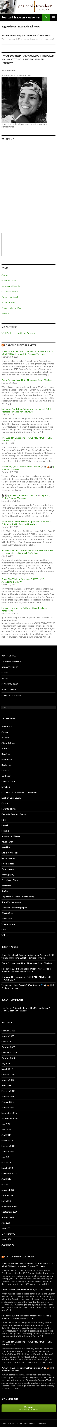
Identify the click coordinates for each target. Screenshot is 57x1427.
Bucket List (7, 765)
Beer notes (7, 759)
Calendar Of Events (11, 286)
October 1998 (8, 1233)
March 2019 (7, 1069)
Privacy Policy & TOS (11, 308)
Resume (5, 313)
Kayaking (6, 847)
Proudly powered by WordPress (33, 1423)
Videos (5, 935)
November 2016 (9, 1113)
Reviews (6, 891)
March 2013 (7, 1168)
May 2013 (6, 1162)
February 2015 (8, 1146)
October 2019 (8, 1058)
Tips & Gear (7, 913)
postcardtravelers (31, 39)
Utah (4, 929)
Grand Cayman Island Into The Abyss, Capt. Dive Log (27, 380)
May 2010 (6, 1200)
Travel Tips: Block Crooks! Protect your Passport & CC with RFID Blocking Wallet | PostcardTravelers (28, 352)
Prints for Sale (8, 302)
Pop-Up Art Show (10, 880)
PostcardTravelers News (19, 1256)
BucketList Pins (9, 280)
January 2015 (8, 1151)
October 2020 (8, 1047)
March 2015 (7, 1140)
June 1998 (6, 1239)
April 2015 (6, 1135)
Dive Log (6, 786)
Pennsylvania (8, 869)
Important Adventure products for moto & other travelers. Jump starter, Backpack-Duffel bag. (28, 551)
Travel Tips (7, 918)
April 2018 (6, 1085)
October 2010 (8, 1195)
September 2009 (9, 1211)
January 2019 (8, 1080)
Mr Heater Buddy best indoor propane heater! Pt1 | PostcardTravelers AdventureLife (26, 410)
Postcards (6, 885)
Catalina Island (9, 781)
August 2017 (8, 1102)
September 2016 (9, 1118)
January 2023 (8, 1036)
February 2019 (8, 1074)
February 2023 (8, 1030)
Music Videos (8, 863)
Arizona (5, 737)
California (6, 770)
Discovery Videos (10, 291)
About (5, 275)
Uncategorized (9, 924)
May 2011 (6, 1184)
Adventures (7, 726)
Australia (6, 748)
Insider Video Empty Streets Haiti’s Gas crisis (26, 35)
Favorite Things (9, 808)
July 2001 (6, 1222)
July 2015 (6, 1124)
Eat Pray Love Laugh (11, 797)
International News (11, 836)
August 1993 (8, 1244)
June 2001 (6, 1228)
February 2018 (8, 1091)
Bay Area (6, 754)
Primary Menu (53, 17)
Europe (5, 803)
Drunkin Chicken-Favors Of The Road (19, 792)
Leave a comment (47, 39)
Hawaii (5, 825)
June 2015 (6, 1129)
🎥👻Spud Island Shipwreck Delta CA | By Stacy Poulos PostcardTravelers (26, 496)
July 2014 (6, 1157)
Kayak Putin (7, 841)
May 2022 (6, 1041)
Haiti (4, 819)
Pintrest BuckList (10, 297)
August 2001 (8, 1217)
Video (4, 39)
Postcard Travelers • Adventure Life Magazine (22, 17)
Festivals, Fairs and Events (14, 814)
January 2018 (8, 1096)
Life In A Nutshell (10, 852)
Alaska (5, 732)
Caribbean (6, 775)
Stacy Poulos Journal (11, 902)
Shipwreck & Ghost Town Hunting (18, 896)
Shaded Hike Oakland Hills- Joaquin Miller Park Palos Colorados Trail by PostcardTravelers (26, 522)
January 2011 (8, 1190)
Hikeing (5, 830)
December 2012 (9, 1173)
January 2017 (8, 1107)
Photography (8, 874)
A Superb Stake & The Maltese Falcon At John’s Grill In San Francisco (26, 1009)
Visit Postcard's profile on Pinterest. (19, 333)
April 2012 (6, 1179)
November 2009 (9, 1206)
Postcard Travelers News (20, 345)
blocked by (28, 1408)
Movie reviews (8, 858)
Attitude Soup (8, 743)
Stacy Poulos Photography (14, 907)
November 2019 (9, 1052)
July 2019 (6, 1063)
